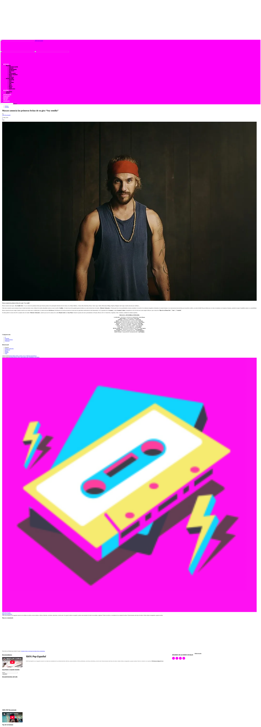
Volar (6, 353)
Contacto (6, 101)
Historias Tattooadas (9, 348)
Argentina (11, 79)
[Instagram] (180, 658)
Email (3, 672)
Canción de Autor (13, 67)
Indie (10, 72)
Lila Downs (7, 349)
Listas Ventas (12, 73)
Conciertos (9, 91)
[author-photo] (129, 611)
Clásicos (11, 68)
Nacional (8, 65)
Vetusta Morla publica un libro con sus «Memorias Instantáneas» (23, 355)
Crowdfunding (13, 69)
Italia (10, 85)
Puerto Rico (12, 88)
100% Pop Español (6, 115)
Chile (10, 81)
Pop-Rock (11, 77)
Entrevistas (7, 94)
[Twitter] (177, 658)
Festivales (11, 70)
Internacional (10, 78)
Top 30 (5, 99)
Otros (10, 87)
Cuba (10, 83)
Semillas (6, 352)
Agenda (5, 98)
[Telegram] (183, 658)
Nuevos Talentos (13, 74)
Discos (8, 93)
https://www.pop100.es (7, 614)
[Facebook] (173, 658)
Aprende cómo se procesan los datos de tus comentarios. (33, 651)
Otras (10, 76)
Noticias (6, 64)
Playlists (6, 96)
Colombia (11, 82)
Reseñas (6, 90)
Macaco (6, 351)
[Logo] (18, 52)
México (10, 86)
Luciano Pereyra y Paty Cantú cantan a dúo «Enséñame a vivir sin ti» (24, 357)
